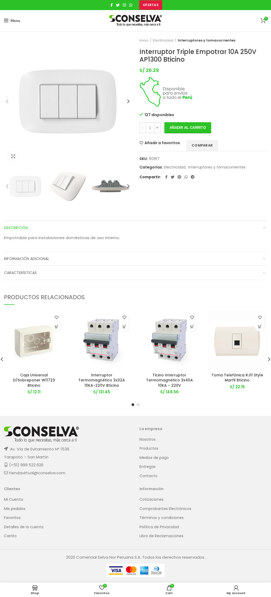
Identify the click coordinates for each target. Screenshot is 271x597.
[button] (56, 326)
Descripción (16, 227)
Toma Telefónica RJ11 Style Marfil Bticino (237, 377)
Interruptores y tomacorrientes (206, 40)
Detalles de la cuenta (23, 527)
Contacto (148, 475)
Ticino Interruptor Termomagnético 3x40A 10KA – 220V (169, 380)
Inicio (143, 40)
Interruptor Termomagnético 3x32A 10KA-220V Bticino (101, 380)
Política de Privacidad (159, 527)
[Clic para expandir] (13, 156)
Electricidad (163, 40)
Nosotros (147, 439)
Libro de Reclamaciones (161, 536)
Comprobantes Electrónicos (165, 508)
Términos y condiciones (161, 517)
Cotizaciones (151, 499)
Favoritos (12, 517)
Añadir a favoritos (162, 143)
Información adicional (26, 258)
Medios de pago (154, 457)
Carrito (10, 536)
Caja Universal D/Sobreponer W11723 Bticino (34, 380)
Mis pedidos (14, 508)
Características (20, 272)
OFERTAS (151, 5)
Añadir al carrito (188, 128)
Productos (148, 448)
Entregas (147, 466)
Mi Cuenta (13, 499)
